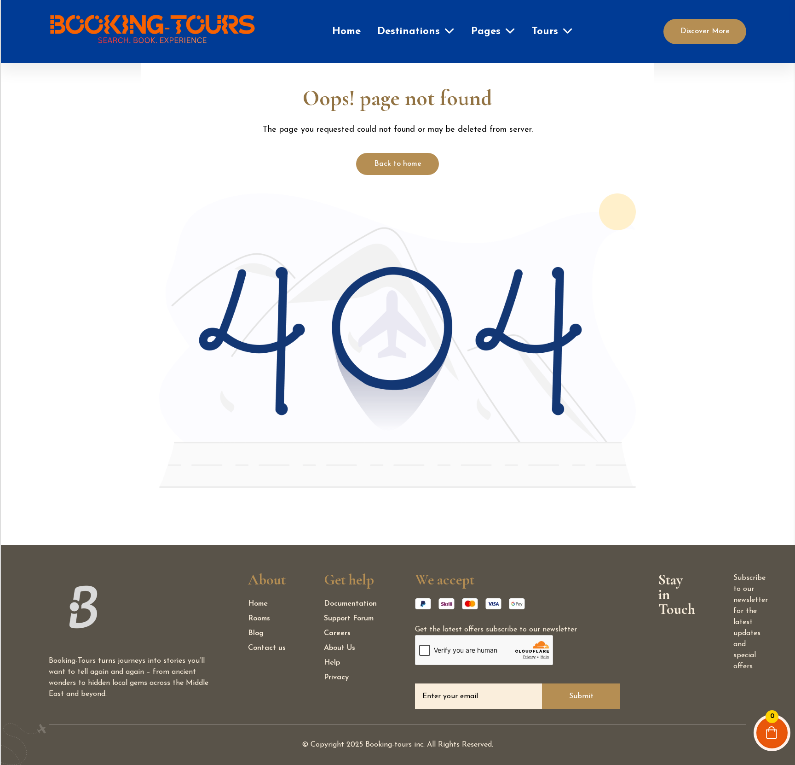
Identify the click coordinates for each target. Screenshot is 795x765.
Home (346, 31)
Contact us (267, 648)
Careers (337, 633)
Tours (545, 31)
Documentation (350, 603)
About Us (339, 648)
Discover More (705, 31)
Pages (486, 31)
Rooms (259, 618)
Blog (256, 633)
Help (332, 662)
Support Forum (349, 618)
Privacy (336, 677)
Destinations (408, 31)
